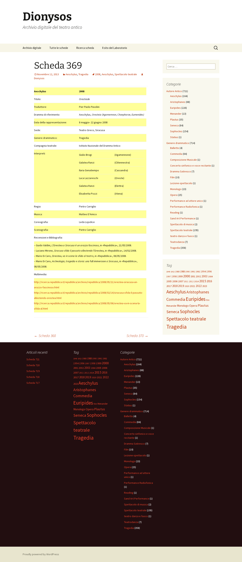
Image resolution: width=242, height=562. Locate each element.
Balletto (174, 148)
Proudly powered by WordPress (41, 554)
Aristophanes (177, 102)
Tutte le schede (58, 48)
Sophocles (176, 131)
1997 (168, 276)
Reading (174, 212)
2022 (199, 286)
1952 (173, 271)
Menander (176, 113)
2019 (181, 286)
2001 (193, 276)
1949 (168, 271)
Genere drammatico (177, 143)
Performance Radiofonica (184, 206)
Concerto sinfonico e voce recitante (190, 165)
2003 (205, 276)
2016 (209, 281)
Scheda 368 (45, 335)
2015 (202, 281)
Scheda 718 (33, 377)
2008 (97, 74)
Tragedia (83, 74)
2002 (198, 276)
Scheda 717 (33, 383)
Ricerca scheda (85, 48)
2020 (187, 286)
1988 (182, 271)
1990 (187, 271)
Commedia (176, 154)
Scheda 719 (33, 371)
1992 (197, 271)
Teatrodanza (177, 242)
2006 (175, 281)
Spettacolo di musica (182, 224)
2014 (196, 281)
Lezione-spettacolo (181, 183)
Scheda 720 (33, 365)
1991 (192, 271)
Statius (174, 137)
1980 (177, 271)
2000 (186, 276)
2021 (192, 286)
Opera (173, 195)
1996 (209, 271)
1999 (180, 276)
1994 (203, 271)
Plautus (174, 119)
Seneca (174, 125)
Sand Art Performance (182, 218)
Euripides (175, 107)
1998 (174, 276)
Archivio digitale (32, 48)
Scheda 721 (33, 359)
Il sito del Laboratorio (114, 48)
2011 (186, 281)
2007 (180, 281)
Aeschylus (71, 74)
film (207, 300)
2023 (204, 286)
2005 (169, 281)
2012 (191, 281)
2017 (169, 286)
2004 (210, 276)
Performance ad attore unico (186, 200)
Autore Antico (174, 91)
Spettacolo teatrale (126, 74)
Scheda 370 (137, 335)
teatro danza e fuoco (182, 236)
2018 (175, 286)
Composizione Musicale (183, 159)
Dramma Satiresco (180, 171)
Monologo (176, 189)
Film (172, 177)
